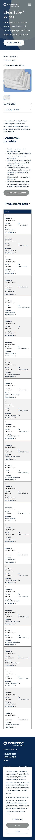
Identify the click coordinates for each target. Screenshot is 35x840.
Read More (8, 131)
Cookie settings (17, 819)
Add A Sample (9, 232)
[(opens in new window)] (5, 761)
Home (6, 57)
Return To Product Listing (14, 65)
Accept (17, 825)
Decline (17, 831)
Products (13, 57)
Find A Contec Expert (16, 193)
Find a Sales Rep (14, 42)
